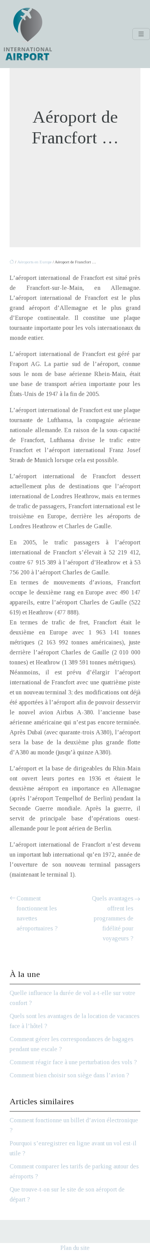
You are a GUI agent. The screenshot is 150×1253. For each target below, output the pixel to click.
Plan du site (75, 1248)
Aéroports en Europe (34, 262)
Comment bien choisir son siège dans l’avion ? (69, 1075)
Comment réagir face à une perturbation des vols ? (73, 1062)
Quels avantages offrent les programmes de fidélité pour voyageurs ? (112, 918)
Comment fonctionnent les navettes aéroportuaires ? (37, 913)
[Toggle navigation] (141, 34)
